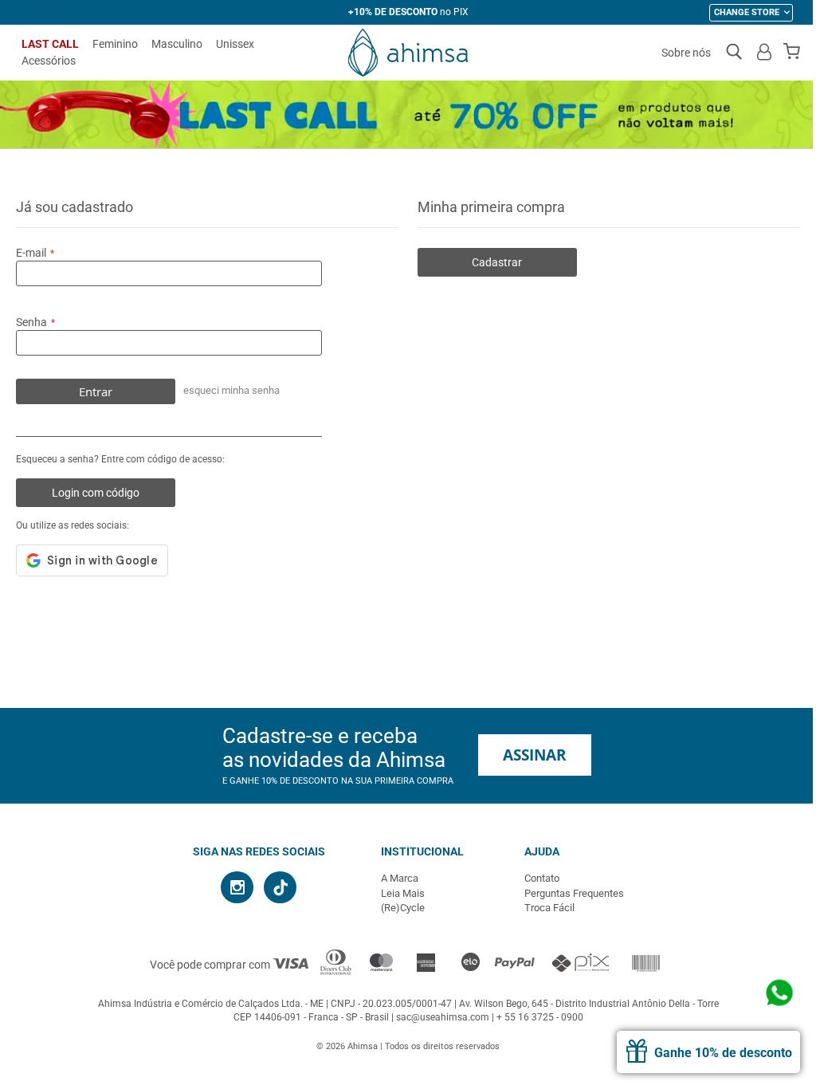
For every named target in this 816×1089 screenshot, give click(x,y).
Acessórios (49, 60)
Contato (541, 878)
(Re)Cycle (403, 908)
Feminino (115, 43)
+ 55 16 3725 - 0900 (539, 1017)
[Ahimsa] (408, 53)
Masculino (176, 43)
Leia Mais (403, 893)
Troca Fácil (549, 908)
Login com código (95, 492)
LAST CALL (50, 43)
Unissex (235, 43)
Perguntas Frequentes (574, 893)
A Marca (399, 878)
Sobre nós (686, 52)
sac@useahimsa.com (442, 1017)
